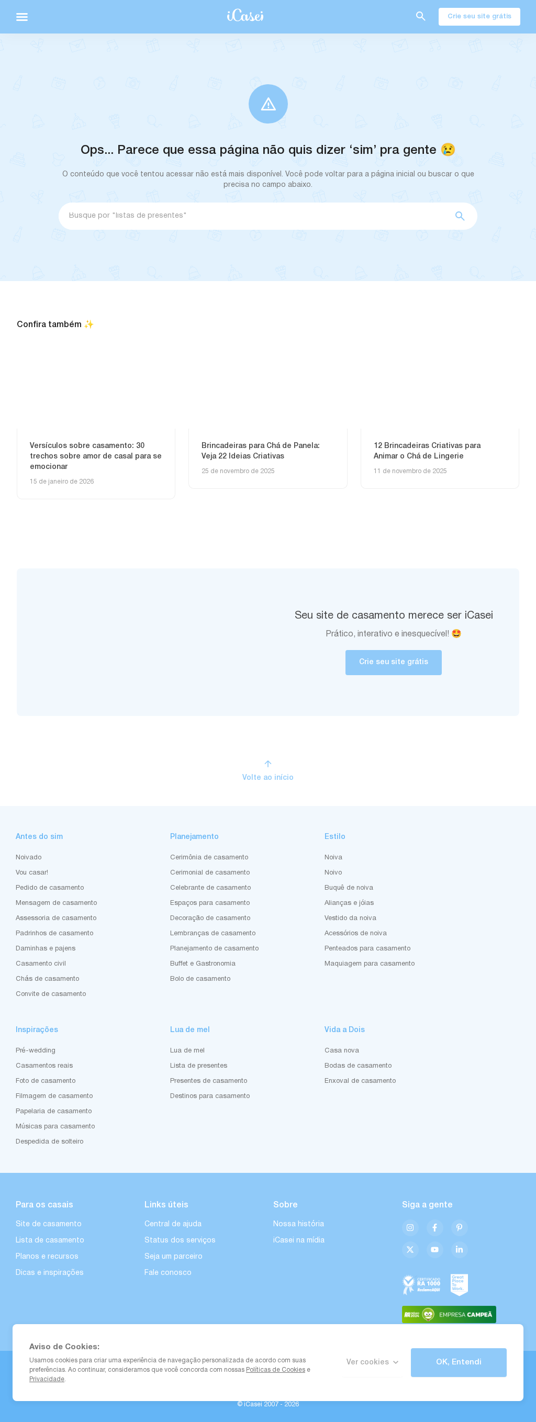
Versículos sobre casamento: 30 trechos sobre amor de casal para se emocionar (96, 457)
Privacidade (46, 1379)
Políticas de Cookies (275, 1370)
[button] (22, 17)
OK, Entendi (459, 1362)
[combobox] (253, 216)
